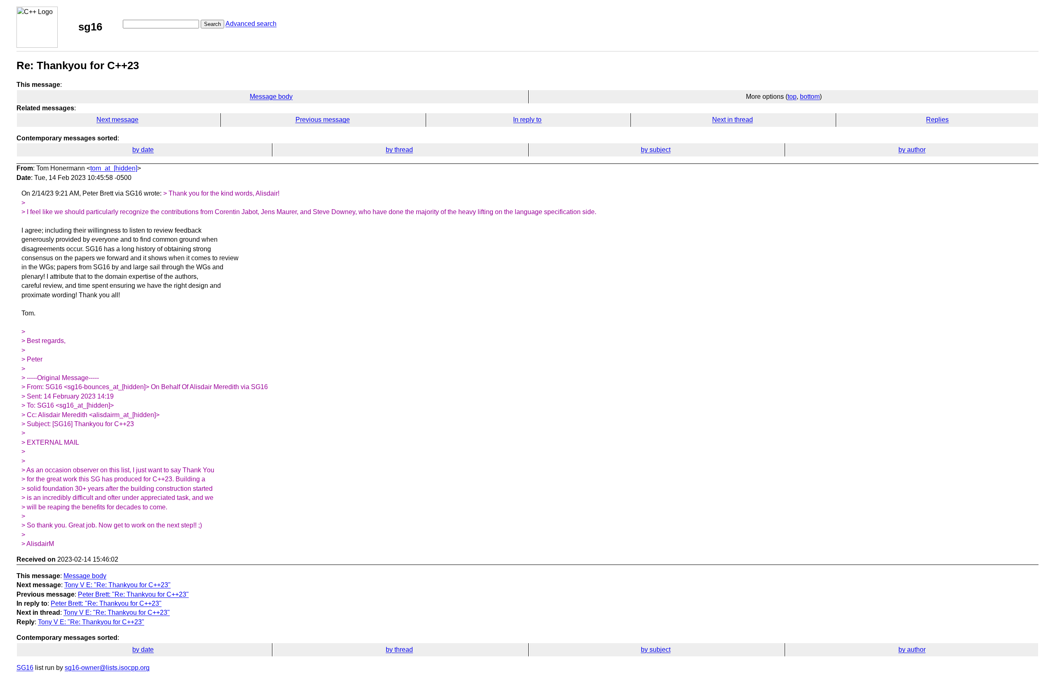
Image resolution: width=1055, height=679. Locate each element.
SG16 (24, 667)
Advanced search (251, 23)
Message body (271, 96)
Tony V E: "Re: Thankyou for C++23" (117, 584)
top (792, 96)
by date (143, 149)
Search (212, 24)
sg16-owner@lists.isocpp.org (107, 667)
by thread (399, 149)
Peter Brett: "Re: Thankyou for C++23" (133, 594)
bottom (810, 96)
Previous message (322, 119)
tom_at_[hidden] (113, 168)
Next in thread (732, 119)
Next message (117, 119)
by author (912, 149)
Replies (937, 119)
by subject (656, 149)
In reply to (527, 119)
